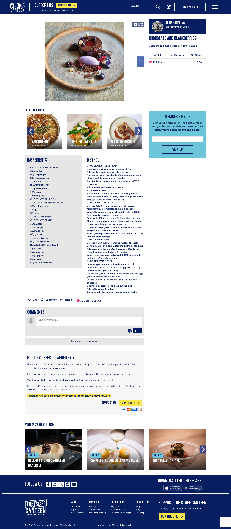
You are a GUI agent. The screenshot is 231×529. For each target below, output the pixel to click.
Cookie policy (104, 525)
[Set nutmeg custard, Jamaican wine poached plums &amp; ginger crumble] (124, 131)
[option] (84, 61)
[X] (61, 484)
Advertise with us (97, 512)
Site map (140, 512)
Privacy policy (126, 525)
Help (138, 506)
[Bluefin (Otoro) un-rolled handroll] (53, 449)
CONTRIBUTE (65, 5)
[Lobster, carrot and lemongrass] (84, 131)
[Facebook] (48, 484)
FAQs (138, 509)
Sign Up (75, 509)
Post (137, 331)
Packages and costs (121, 512)
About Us (76, 506)
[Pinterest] (67, 484)
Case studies (95, 509)
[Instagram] (55, 484)
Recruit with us (118, 509)
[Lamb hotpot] (44, 131)
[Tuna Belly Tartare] (177, 449)
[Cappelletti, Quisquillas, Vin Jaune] (115, 449)
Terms (115, 525)
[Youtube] (74, 484)
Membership (77, 512)
